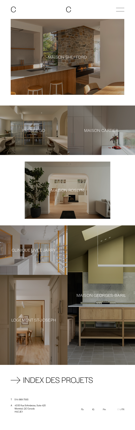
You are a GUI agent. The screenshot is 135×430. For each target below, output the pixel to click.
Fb (82, 409)
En (118, 409)
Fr (123, 409)
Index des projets (58, 379)
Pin (104, 409)
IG (93, 409)
